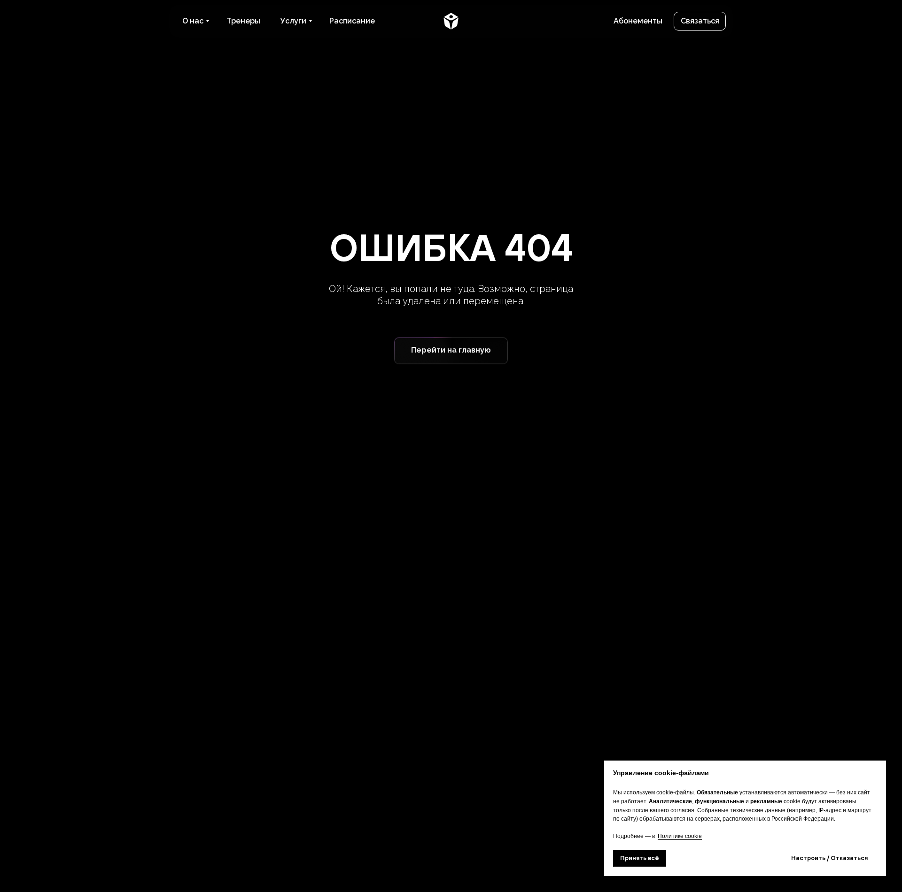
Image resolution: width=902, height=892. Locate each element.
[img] (451, 21)
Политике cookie (680, 836)
